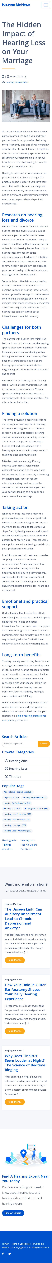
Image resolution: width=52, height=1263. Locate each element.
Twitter (9, 1254)
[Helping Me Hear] (16, 5)
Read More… (16, 960)
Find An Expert (29, 845)
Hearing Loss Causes (36, 809)
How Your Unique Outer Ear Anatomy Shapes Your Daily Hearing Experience (25, 992)
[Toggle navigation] (46, 5)
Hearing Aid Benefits (34, 798)
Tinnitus (6, 845)
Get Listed (26, 849)
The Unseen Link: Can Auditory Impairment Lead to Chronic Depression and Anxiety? (23, 919)
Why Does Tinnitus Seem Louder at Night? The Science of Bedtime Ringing (25, 1063)
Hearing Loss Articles (17, 82)
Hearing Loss (12, 809)
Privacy (5, 1244)
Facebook (3, 1254)
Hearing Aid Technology (17, 803)
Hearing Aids (9, 841)
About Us (7, 849)
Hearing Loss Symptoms (17, 831)
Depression (11, 798)
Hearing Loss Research (16, 820)
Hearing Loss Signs (15, 825)
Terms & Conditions (20, 1244)
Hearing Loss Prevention (17, 814)
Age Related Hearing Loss (18, 792)
